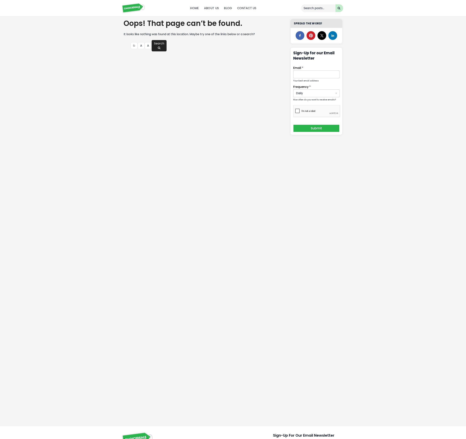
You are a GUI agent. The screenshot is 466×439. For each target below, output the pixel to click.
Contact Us (246, 8)
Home (194, 8)
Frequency (302, 87)
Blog (228, 8)
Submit (316, 128)
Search (159, 43)
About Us (211, 8)
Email (298, 68)
